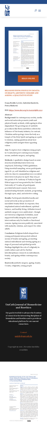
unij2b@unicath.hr (23, 336)
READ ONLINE (28, 78)
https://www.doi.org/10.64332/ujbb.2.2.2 (25, 110)
